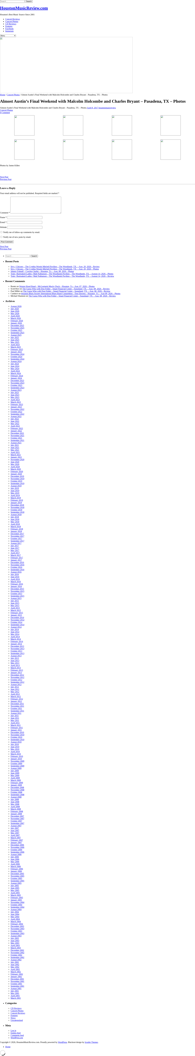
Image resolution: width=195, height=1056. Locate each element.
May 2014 (15, 634)
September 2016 (17, 569)
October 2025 (16, 330)
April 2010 (15, 751)
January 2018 (16, 531)
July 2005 (15, 885)
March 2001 (16, 998)
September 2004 (17, 907)
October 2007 (16, 821)
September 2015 (17, 596)
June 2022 (15, 421)
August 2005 (16, 883)
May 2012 (15, 692)
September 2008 (17, 794)
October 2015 (16, 593)
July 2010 (15, 744)
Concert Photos (11, 21)
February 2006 (17, 869)
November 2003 (17, 929)
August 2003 (16, 936)
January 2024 (16, 378)
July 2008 (15, 799)
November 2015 (17, 591)
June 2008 (15, 802)
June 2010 (15, 747)
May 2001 (15, 993)
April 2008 (15, 806)
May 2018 (15, 522)
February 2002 (17, 974)
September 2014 (17, 625)
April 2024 (15, 371)
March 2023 (16, 402)
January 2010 (16, 759)
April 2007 (15, 835)
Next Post (4, 177)
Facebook (9, 29)
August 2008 (16, 797)
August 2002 (16, 960)
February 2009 (17, 783)
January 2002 (16, 976)
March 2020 (16, 469)
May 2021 (15, 450)
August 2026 (16, 306)
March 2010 (16, 754)
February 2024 (17, 376)
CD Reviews (10, 24)
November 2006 (17, 847)
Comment (5, 213)
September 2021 (17, 440)
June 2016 (15, 577)
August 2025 (16, 335)
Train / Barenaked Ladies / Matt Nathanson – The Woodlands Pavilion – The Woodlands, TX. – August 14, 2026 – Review (62, 276)
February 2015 (17, 613)
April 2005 (15, 893)
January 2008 (16, 814)
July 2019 (15, 488)
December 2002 (17, 950)
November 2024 (17, 354)
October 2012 (16, 680)
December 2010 (17, 732)
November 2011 (17, 706)
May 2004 (15, 917)
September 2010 (17, 739)
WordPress (62, 1042)
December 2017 (17, 534)
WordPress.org (17, 1038)
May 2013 (15, 663)
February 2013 (17, 670)
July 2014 (15, 629)
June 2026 (15, 311)
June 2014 (15, 632)
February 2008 (17, 811)
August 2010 (16, 742)
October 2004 (16, 905)
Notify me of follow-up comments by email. (21, 232)
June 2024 (15, 366)
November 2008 (17, 790)
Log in (13, 1030)
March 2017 (16, 555)
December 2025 (17, 325)
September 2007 (17, 823)
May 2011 (15, 720)
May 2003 (15, 943)
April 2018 (15, 524)
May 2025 (15, 342)
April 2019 (15, 495)
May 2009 (15, 775)
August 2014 (16, 627)
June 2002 (15, 964)
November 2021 (17, 435)
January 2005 (16, 900)
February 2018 (17, 529)
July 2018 (15, 517)
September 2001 (17, 986)
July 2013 (15, 658)
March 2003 (16, 948)
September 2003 (17, 933)
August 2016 (16, 572)
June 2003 (15, 941)
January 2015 (16, 615)
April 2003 (15, 945)
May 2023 (15, 397)
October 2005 (16, 878)
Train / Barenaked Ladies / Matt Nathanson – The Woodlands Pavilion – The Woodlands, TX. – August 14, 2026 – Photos (62, 274)
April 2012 (15, 694)
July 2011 (15, 716)
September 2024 (17, 359)
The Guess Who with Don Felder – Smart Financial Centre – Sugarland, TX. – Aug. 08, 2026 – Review (66, 289)
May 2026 (15, 313)
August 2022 (16, 416)
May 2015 (15, 605)
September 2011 (17, 711)
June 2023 (15, 395)
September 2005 (17, 881)
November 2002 (17, 952)
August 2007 (16, 826)
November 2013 (17, 648)
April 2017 (15, 553)
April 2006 (15, 864)
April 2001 (15, 996)
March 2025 (16, 347)
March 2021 (16, 455)
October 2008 (16, 792)
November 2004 (17, 902)
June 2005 (15, 888)
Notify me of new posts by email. (17, 237)
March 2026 (16, 318)
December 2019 (17, 476)
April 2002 (15, 969)
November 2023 (17, 383)
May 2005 (15, 890)
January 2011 (16, 730)
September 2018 (17, 512)
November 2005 (17, 876)
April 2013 (15, 665)
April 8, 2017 (93, 108)
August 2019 (16, 486)
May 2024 (15, 368)
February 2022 (17, 428)
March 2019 (16, 498)
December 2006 (17, 845)
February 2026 (17, 321)
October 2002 (16, 955)
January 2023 (16, 407)
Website (3, 227)
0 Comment (5, 112)
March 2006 (16, 866)
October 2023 (16, 385)
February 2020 (17, 471)
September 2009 (17, 766)
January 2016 (16, 586)
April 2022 (15, 426)
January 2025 (16, 352)
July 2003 (15, 938)
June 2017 (15, 548)
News (13, 1018)
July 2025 (15, 337)
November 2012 (17, 677)
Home (2, 95)
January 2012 (16, 701)
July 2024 (15, 364)
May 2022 (15, 423)
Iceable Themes (91, 1042)
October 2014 (16, 622)
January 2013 (16, 672)
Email (3, 222)
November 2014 (17, 620)
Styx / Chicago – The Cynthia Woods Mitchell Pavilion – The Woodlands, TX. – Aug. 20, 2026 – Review (55, 266)
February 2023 (17, 404)
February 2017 (17, 558)
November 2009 (17, 761)
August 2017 (16, 543)
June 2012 (15, 689)
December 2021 (17, 433)
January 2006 (16, 871)
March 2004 (16, 921)
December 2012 (17, 675)
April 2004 (15, 919)
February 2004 (17, 924)
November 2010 (17, 735)
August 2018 (16, 514)
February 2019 (17, 500)
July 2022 (15, 419)
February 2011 (17, 727)
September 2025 (17, 333)
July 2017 (15, 546)
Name (3, 217)
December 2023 (17, 380)
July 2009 (15, 771)
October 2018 (16, 510)
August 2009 (16, 768)
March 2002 (16, 972)
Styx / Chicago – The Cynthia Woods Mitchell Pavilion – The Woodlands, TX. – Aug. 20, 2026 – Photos (55, 269)
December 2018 (17, 505)
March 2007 (16, 838)
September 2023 (17, 388)
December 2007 (17, 816)
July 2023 (15, 392)
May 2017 (15, 550)
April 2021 (15, 452)
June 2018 (15, 519)
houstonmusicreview (107, 108)
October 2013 (16, 651)
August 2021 (16, 443)
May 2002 (15, 967)
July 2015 (15, 601)
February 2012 (17, 699)
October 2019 (16, 481)
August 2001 (16, 988)
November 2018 (17, 507)
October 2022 (16, 412)
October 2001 (16, 984)
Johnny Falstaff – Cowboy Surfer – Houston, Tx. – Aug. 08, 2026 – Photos (42, 271)
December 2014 (17, 617)
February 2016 (17, 584)
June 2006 (15, 859)
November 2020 (17, 459)
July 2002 (15, 962)
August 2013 (16, 656)
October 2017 (16, 538)
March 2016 (16, 581)
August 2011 (16, 713)
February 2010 (17, 756)
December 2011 (17, 704)
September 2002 (17, 957)
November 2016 (17, 565)
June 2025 (15, 340)
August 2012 (16, 684)
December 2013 (17, 646)
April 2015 (15, 608)
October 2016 (16, 567)
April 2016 (15, 579)
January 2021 (16, 457)
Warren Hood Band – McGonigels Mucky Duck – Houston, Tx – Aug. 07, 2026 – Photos (57, 286)
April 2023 (15, 400)
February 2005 (17, 897)
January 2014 (16, 644)
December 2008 (17, 787)
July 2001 (15, 991)
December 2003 (17, 926)
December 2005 (17, 873)
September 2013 (17, 653)
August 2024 (16, 361)
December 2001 (17, 979)
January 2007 (16, 842)
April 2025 (15, 344)
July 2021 (15, 445)
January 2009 (16, 785)
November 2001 (17, 981)
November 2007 (17, 818)
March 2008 (16, 809)
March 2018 (16, 526)
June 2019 (15, 491)
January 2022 (16, 431)
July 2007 (15, 828)
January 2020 (16, 474)
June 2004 (15, 914)
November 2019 (17, 479)
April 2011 (15, 723)
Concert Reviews (12, 19)
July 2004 (15, 912)
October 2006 (16, 850)
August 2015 (16, 598)
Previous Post (5, 179)
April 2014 (15, 637)
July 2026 (15, 309)
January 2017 (16, 560)
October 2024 (16, 356)
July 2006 (15, 857)
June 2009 (15, 773)
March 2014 (16, 639)
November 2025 (17, 328)
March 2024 (16, 373)
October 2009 (16, 763)
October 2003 (16, 931)
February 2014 (17, 641)
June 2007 (15, 830)
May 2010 (15, 749)
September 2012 (17, 682)
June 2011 (15, 718)
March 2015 (16, 610)
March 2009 (16, 780)
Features (8, 26)
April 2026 (15, 316)
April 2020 (15, 467)
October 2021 (16, 438)
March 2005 (16, 895)
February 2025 (17, 349)
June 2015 (15, 603)
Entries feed (16, 1033)
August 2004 (16, 909)
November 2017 (17, 536)
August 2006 (16, 854)
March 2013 (16, 668)
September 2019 (17, 483)
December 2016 (17, 562)
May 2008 (15, 804)
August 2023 (16, 390)
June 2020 (15, 462)
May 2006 (15, 862)
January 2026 (16, 323)
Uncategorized (17, 1020)
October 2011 (16, 708)
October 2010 (16, 737)
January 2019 (16, 502)
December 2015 (17, 589)
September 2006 (17, 852)
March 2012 (16, 696)
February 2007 (17, 840)
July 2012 (15, 687)
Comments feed (17, 1035)
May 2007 (15, 833)
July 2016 (15, 574)
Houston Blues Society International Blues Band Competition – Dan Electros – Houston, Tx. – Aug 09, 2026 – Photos (70, 293)
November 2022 (17, 409)
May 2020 (15, 464)
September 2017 (17, 541)
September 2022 (17, 414)
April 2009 (15, 778)
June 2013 (15, 660)
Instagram (9, 31)
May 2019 (15, 493)
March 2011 (16, 725)
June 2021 (15, 447)
